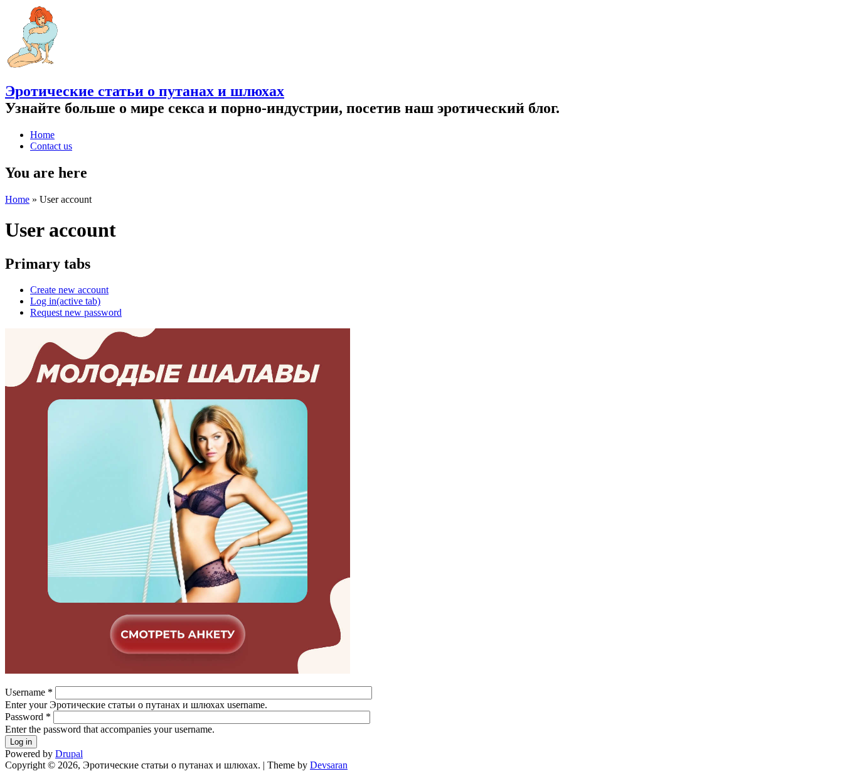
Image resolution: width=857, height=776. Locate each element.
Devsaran (329, 765)
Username (29, 692)
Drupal (69, 753)
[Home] (32, 64)
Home (42, 134)
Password (28, 716)
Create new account (69, 289)
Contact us (51, 146)
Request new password (76, 312)
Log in (65, 301)
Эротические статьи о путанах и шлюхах (144, 91)
